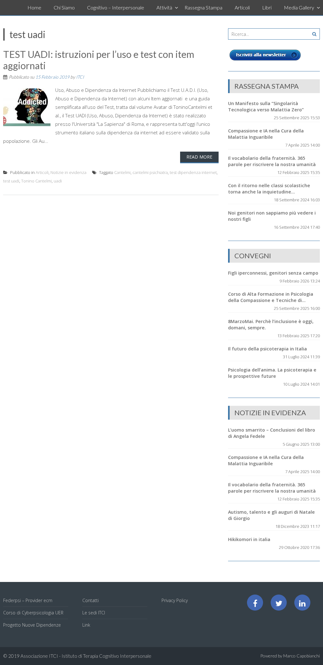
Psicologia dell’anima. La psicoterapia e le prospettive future (272, 373)
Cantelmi (122, 172)
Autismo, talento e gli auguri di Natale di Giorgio (271, 515)
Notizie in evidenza (68, 172)
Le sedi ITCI (93, 613)
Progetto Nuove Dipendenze (32, 625)
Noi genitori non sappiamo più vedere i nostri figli (272, 216)
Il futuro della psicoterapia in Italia (267, 349)
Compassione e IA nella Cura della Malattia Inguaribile (266, 134)
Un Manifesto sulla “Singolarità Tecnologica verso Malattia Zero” (266, 106)
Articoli (242, 7)
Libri (267, 7)
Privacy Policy (175, 600)
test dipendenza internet (193, 172)
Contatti (90, 600)
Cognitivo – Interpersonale (115, 7)
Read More (199, 157)
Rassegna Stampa (203, 7)
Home (34, 7)
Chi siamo (64, 7)
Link (86, 625)
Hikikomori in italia (249, 539)
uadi (58, 181)
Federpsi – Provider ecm (27, 600)
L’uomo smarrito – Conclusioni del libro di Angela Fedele (271, 433)
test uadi (11, 181)
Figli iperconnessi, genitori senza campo (273, 273)
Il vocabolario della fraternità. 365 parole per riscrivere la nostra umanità (272, 161)
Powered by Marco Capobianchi (290, 655)
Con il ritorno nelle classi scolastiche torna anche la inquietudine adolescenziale (269, 188)
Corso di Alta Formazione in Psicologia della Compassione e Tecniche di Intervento (270, 297)
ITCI (80, 77)
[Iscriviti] (265, 60)
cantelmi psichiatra (150, 172)
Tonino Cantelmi (36, 181)
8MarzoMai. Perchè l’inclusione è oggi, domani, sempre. (271, 324)
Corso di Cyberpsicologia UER (33, 613)
